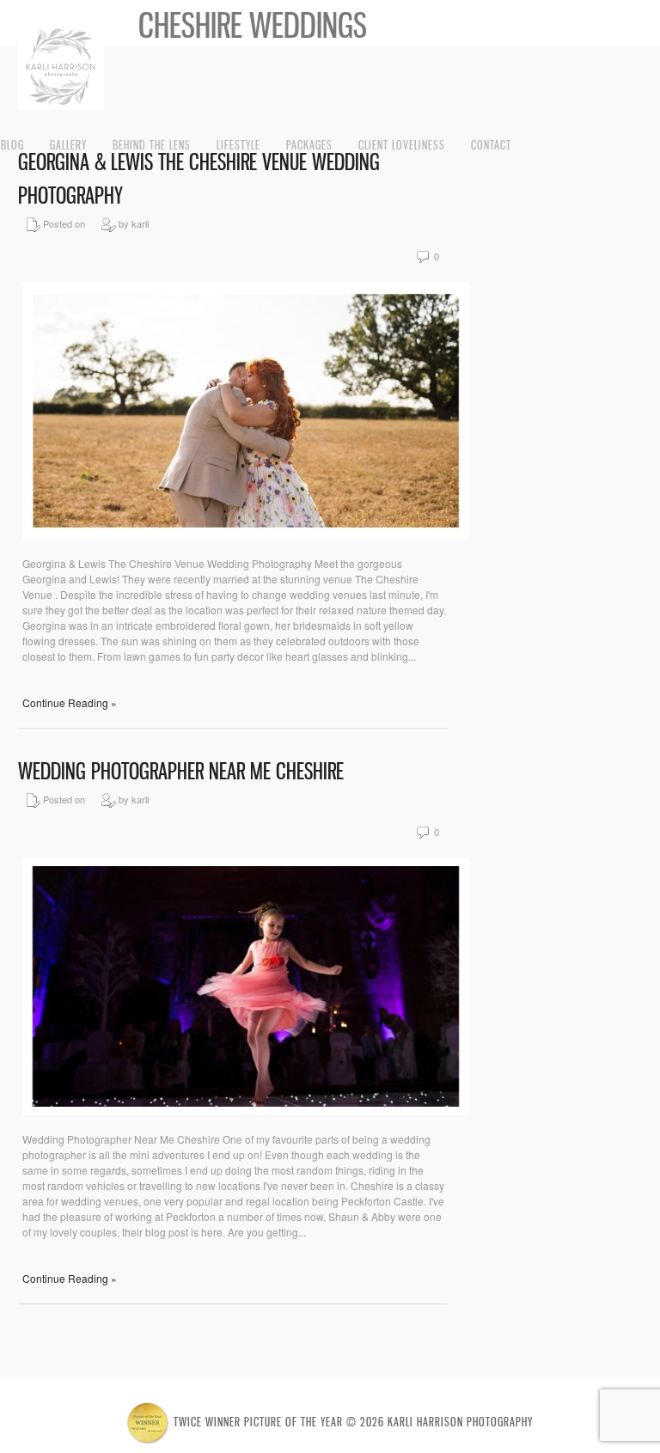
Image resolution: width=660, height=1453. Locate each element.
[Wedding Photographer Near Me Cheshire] (245, 1110)
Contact (491, 144)
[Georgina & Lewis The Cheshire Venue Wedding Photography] (245, 535)
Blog (12, 144)
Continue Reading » (69, 702)
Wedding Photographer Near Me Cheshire (181, 771)
